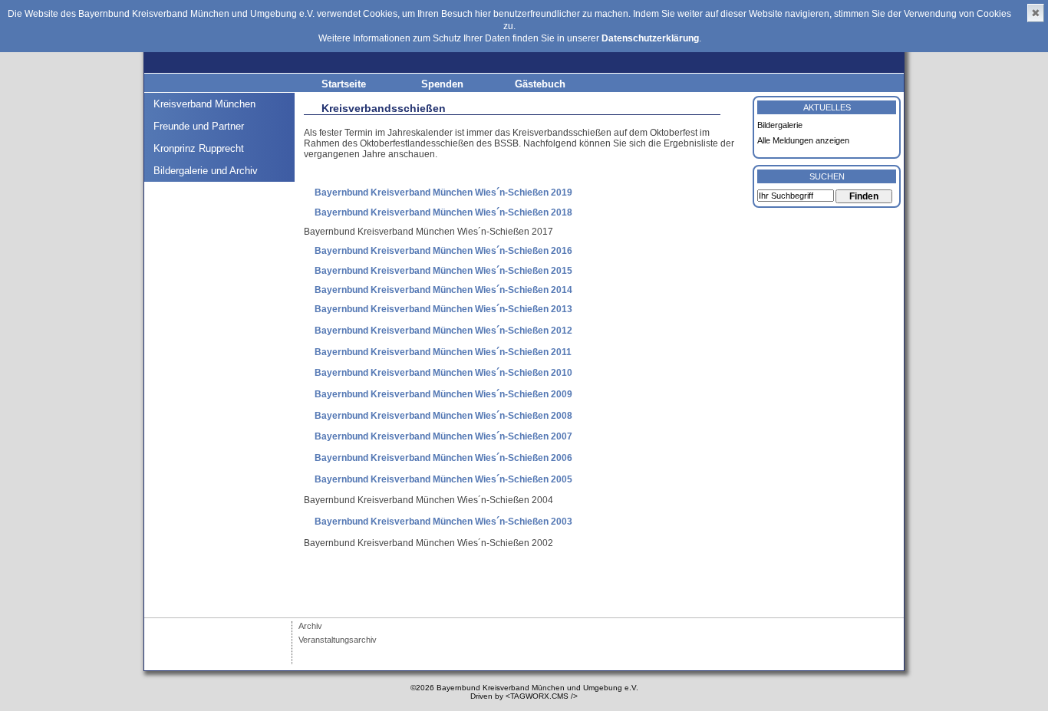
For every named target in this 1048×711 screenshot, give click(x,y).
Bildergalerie (779, 125)
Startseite (343, 84)
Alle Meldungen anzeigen (803, 140)
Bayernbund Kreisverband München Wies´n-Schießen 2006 (443, 457)
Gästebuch (540, 84)
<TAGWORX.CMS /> (542, 696)
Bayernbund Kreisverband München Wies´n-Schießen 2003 (443, 521)
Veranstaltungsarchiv (337, 639)
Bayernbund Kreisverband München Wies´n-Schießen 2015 (443, 270)
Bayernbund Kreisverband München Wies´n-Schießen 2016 (443, 250)
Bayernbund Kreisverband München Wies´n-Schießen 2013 (443, 309)
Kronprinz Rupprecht (198, 148)
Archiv (310, 625)
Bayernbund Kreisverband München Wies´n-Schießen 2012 (443, 330)
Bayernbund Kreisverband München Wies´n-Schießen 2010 (443, 372)
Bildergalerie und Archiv (205, 170)
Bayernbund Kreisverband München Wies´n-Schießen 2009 (443, 394)
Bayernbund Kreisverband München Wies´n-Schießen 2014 (443, 290)
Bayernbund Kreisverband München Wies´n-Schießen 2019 (443, 192)
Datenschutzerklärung (650, 38)
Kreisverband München (204, 104)
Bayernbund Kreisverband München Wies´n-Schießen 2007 (443, 436)
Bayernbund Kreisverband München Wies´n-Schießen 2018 (443, 212)
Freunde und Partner (198, 126)
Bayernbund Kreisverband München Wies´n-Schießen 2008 (443, 415)
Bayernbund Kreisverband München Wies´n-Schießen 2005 (443, 479)
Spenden (442, 84)
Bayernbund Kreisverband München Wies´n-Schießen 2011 (443, 352)
